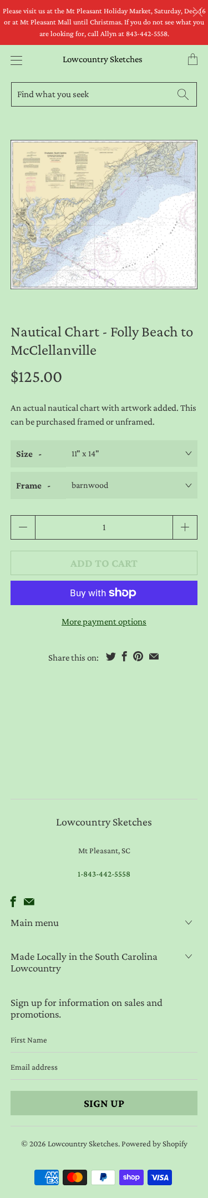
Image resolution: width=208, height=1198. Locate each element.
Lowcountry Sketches (103, 59)
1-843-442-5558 (104, 873)
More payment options (104, 621)
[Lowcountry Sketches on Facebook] (13, 901)
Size (24, 454)
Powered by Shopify (154, 1143)
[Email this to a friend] (154, 656)
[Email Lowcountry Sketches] (29, 901)
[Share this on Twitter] (111, 656)
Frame (29, 485)
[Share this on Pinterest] (138, 656)
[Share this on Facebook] (124, 656)
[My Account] (13, 60)
